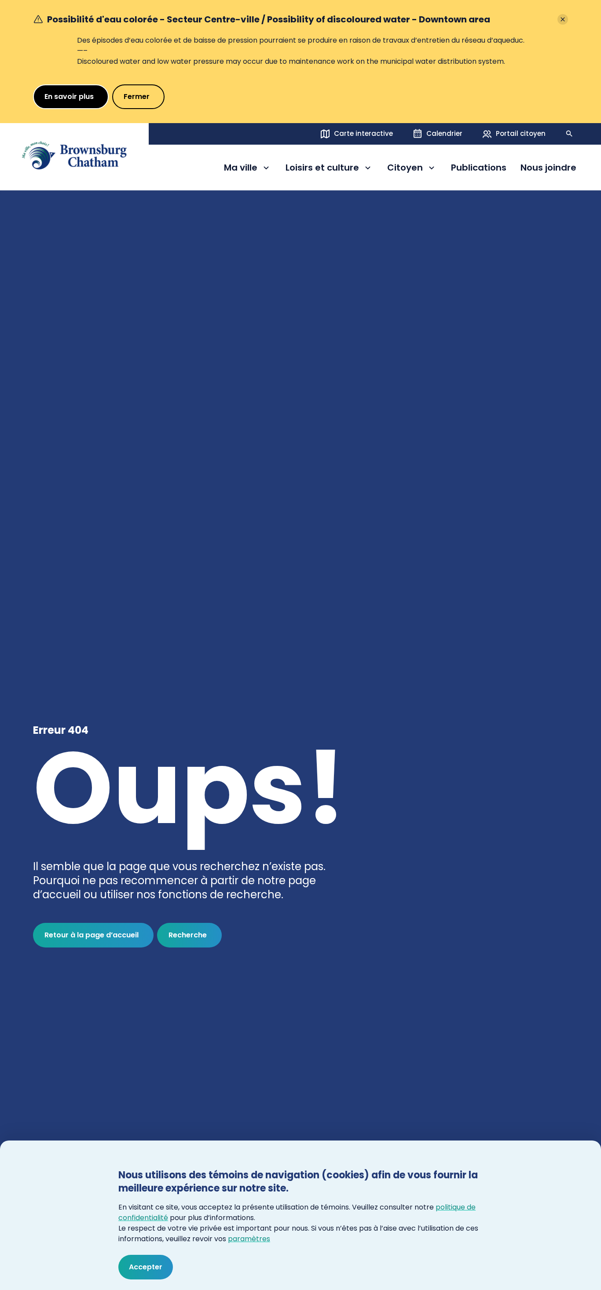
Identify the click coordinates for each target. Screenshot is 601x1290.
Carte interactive (363, 133)
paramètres (249, 1239)
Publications (478, 168)
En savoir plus (69, 96)
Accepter (145, 1267)
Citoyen (412, 169)
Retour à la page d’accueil (91, 935)
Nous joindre (548, 168)
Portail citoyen (521, 133)
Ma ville (247, 169)
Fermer (137, 96)
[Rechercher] (569, 134)
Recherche (188, 935)
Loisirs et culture (322, 169)
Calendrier (444, 133)
